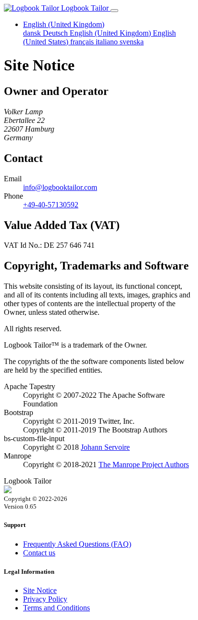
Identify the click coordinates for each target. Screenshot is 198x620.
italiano (108, 42)
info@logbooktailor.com (60, 187)
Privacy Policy (45, 599)
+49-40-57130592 (50, 205)
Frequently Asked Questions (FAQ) (77, 544)
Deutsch (56, 33)
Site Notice (40, 590)
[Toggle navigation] (114, 10)
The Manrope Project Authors (144, 464)
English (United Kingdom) (111, 33)
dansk (33, 33)
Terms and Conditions (56, 608)
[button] (63, 24)
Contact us (39, 553)
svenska (132, 42)
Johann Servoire (105, 447)
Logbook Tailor (85, 8)
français (83, 42)
